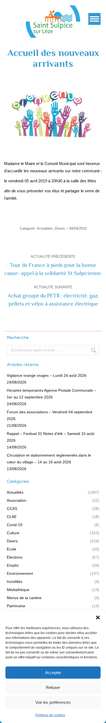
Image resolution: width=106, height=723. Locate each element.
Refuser (53, 687)
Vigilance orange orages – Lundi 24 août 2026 (46, 375)
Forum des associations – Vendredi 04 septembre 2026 (49, 415)
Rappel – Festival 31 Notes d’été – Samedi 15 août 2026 (50, 437)
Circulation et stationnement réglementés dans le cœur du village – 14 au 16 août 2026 (49, 458)
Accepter (53, 672)
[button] (98, 617)
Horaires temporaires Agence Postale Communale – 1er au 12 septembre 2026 (51, 393)
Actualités (45, 228)
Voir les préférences (53, 702)
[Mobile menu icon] (94, 19)
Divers (60, 228)
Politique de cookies (50, 715)
